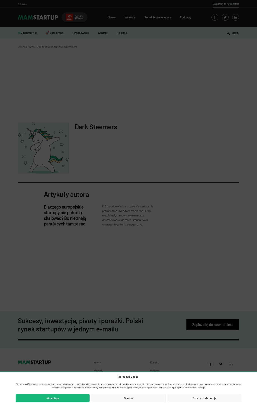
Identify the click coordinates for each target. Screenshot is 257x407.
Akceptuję (52, 398)
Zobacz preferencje (204, 398)
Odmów (128, 398)
